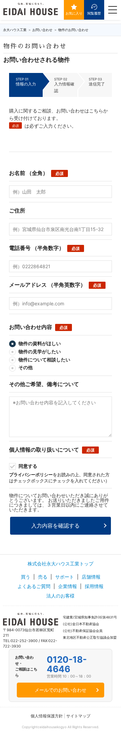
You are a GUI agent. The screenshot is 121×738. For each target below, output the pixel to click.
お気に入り (74, 13)
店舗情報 (91, 577)
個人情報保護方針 (47, 715)
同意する (27, 466)
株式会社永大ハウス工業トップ (60, 563)
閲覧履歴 (94, 13)
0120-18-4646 (67, 664)
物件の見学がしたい (39, 351)
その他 (25, 367)
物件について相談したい (43, 359)
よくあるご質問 (33, 586)
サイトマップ (78, 715)
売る (42, 577)
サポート (64, 577)
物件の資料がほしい (39, 343)
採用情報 (94, 586)
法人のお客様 (60, 596)
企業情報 (67, 586)
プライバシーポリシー (31, 474)
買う (25, 577)
